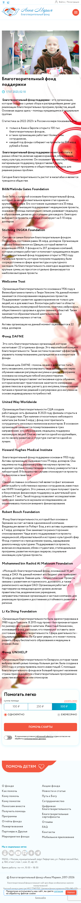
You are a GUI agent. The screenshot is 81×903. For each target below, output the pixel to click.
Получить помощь (13, 811)
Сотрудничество (53, 801)
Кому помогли (11, 801)
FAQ (45, 827)
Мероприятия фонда (15, 837)
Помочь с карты (41, 727)
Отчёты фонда (12, 821)
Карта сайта (40, 897)
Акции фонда (51, 786)
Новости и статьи (54, 791)
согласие (58, 891)
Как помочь (9, 791)
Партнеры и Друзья (14, 832)
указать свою (70, 701)
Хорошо (71, 892)
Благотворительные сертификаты (55, 815)
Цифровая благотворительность (56, 807)
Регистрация (73, 2)
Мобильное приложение (58, 837)
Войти (62, 2)
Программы (9, 816)
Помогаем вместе (13, 806)
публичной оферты (44, 736)
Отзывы (47, 822)
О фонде (8, 786)
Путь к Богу (49, 796)
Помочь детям (21, 766)
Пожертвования (12, 827)
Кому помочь (10, 796)
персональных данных (35, 738)
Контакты (48, 832)
